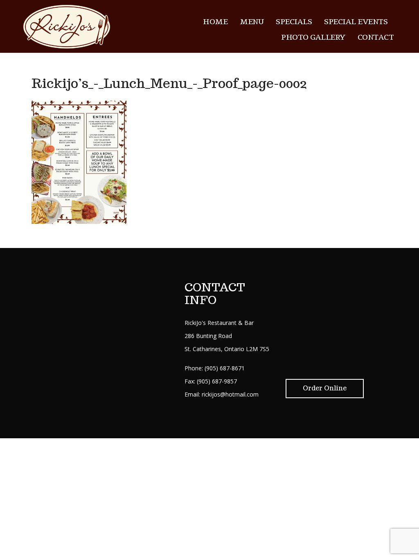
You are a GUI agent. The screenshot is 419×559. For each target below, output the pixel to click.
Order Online (325, 388)
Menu (252, 22)
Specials (294, 22)
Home (215, 22)
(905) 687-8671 (225, 368)
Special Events (355, 22)
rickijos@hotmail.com (230, 394)
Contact (376, 37)
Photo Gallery (313, 37)
